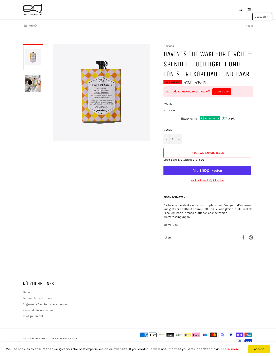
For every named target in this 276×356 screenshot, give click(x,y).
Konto (249, 25)
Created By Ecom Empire (64, 338)
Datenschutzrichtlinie (37, 298)
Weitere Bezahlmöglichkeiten (207, 180)
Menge (167, 129)
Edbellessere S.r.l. (41, 338)
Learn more (230, 349)
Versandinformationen (38, 310)
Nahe (26, 292)
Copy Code (222, 91)
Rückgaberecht (33, 316)
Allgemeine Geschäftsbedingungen (45, 304)
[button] (262, 16)
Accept (259, 349)
